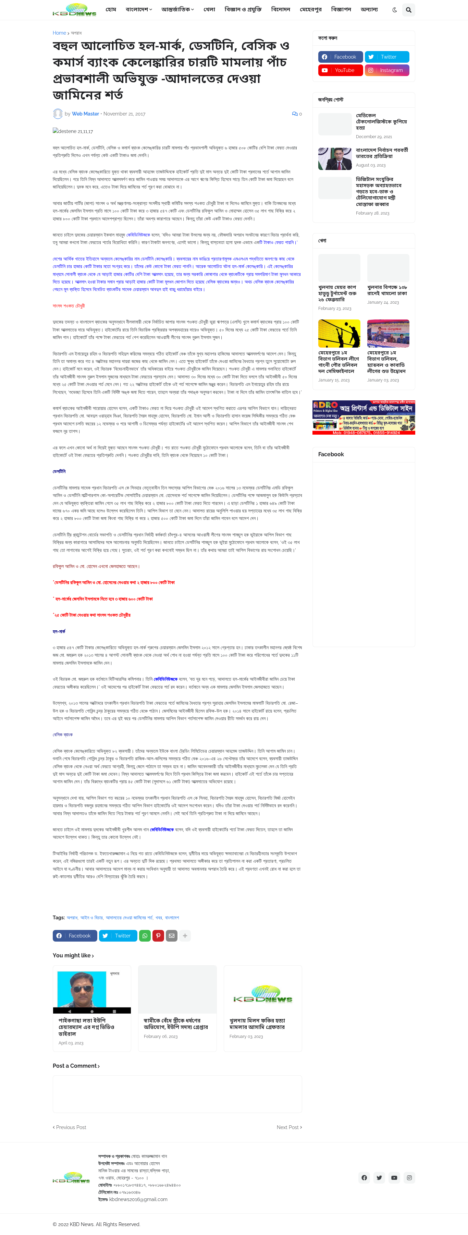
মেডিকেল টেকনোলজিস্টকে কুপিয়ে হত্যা (381, 122)
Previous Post (71, 1127)
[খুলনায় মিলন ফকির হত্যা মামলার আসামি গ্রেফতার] (263, 990)
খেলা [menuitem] (209, 10)
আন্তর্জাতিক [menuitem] (176, 10)
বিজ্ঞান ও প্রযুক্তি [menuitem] (243, 10)
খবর (159, 917)
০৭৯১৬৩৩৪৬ (129, 1192)
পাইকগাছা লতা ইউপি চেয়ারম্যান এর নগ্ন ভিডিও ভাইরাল (86, 1028)
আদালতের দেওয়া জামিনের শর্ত (129, 917)
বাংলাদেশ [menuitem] (137, 10)
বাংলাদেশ (172, 917)
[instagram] (409, 1178)
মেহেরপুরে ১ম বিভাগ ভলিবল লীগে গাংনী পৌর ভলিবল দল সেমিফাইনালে (338, 362)
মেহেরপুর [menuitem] (311, 10)
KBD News (82, 1224)
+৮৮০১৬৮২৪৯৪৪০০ (164, 1185)
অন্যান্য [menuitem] (369, 10)
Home (59, 33)
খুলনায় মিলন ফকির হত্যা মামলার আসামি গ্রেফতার (257, 1024)
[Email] (171, 936)
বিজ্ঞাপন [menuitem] (341, 10)
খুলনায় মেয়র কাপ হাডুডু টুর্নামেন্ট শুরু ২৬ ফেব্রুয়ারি (337, 294)
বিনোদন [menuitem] (280, 10)
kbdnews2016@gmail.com (138, 1199)
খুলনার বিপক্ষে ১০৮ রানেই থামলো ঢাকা (387, 291)
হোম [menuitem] (111, 10)
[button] (394, 9)
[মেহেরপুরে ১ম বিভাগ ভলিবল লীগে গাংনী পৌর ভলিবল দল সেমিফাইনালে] (339, 333)
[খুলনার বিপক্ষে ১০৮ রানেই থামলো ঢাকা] (388, 268)
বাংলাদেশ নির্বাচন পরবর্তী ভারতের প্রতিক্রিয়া (382, 154)
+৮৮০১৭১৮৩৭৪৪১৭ (129, 1185)
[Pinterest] (158, 936)
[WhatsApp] (145, 936)
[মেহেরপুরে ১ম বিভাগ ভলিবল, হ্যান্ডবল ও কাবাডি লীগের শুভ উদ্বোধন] (388, 333)
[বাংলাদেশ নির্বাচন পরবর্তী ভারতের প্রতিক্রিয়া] (335, 159)
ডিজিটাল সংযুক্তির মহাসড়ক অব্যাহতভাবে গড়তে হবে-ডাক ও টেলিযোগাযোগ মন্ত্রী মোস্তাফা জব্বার (379, 192)
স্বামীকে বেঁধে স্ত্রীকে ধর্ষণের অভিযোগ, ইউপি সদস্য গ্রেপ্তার (176, 1024)
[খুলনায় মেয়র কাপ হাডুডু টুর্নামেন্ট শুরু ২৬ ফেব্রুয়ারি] (339, 268)
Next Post (288, 1127)
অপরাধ (76, 33)
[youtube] (394, 1178)
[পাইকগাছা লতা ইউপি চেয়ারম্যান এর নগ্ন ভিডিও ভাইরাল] (92, 990)
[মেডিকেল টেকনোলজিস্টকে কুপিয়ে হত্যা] (335, 124)
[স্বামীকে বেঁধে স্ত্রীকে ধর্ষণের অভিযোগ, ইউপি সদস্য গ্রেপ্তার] (177, 990)
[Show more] (185, 936)
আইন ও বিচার (92, 917)
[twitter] (379, 1178)
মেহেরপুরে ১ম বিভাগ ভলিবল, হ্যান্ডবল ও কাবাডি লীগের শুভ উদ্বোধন (386, 362)
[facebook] (364, 1178)
